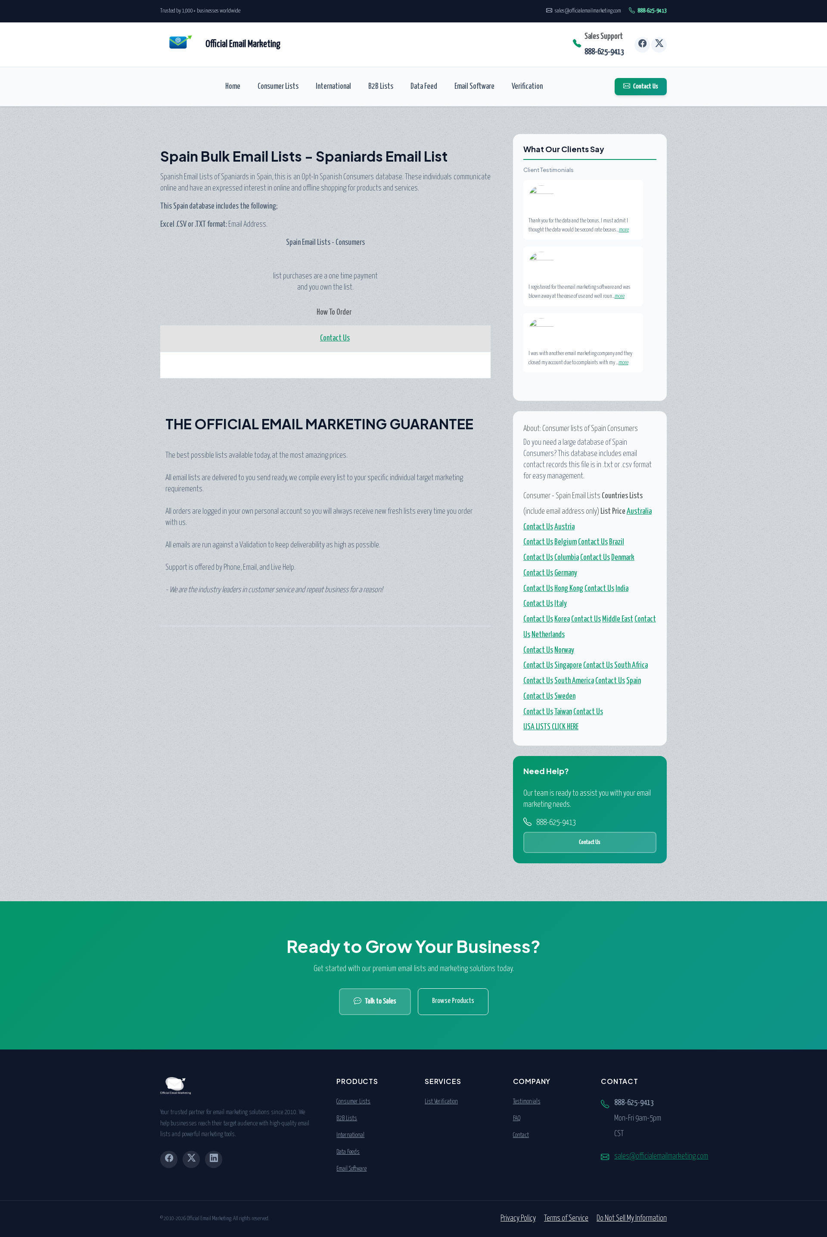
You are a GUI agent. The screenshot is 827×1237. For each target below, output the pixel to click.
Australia (639, 511)
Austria (564, 527)
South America (574, 681)
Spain (633, 681)
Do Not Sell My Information (632, 1218)
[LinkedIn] (213, 1159)
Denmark (622, 558)
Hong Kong (568, 589)
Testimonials (527, 1102)
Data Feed (423, 87)
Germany (565, 573)
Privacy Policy (518, 1218)
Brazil (616, 542)
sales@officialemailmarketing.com (661, 1156)
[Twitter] (659, 45)
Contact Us (645, 86)
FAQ (516, 1118)
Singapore (568, 665)
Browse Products (453, 1001)
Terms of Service (566, 1218)
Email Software (474, 87)
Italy (560, 604)
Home (232, 87)
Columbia (566, 558)
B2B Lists (380, 87)
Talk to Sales (380, 1001)
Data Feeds (348, 1152)
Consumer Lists (278, 87)
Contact (521, 1135)
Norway (564, 650)
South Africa (631, 665)
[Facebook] (642, 45)
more (624, 230)
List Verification (441, 1102)
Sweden (564, 696)
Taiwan (563, 712)
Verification (527, 87)
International (333, 87)
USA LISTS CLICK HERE (550, 727)
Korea (562, 619)
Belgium (565, 542)
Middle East (617, 619)
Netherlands (548, 635)
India (622, 589)
